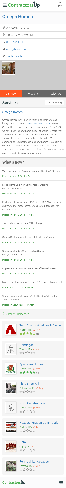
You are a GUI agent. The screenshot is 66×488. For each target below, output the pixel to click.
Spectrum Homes (31, 364)
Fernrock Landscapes (34, 461)
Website (33, 93)
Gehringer (26, 345)
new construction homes (38, 123)
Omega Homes (17, 16)
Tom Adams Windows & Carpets (41, 325)
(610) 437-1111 (14, 41)
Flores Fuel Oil (29, 384)
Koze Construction (32, 403)
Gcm (22, 442)
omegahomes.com (17, 49)
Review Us (55, 93)
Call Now (11, 93)
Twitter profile (14, 56)
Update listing (54, 102)
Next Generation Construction (39, 422)
